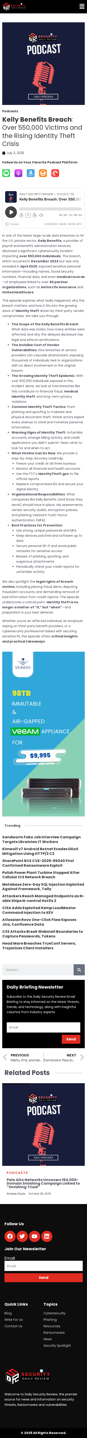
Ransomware (54, 1332)
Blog (8, 1313)
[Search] (79, 969)
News (48, 1339)
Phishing (50, 1319)
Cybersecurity (55, 1313)
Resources (52, 1326)
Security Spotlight (57, 1345)
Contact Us (13, 1326)
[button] (66, 7)
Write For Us (13, 1319)
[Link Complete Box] (43, 839)
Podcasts (17, 1173)
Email (9, 1258)
